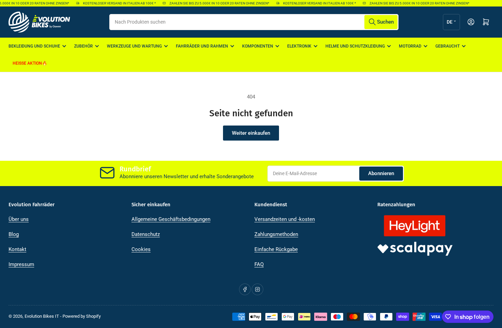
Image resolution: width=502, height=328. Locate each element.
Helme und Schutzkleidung (355, 46)
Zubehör (83, 46)
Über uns (19, 219)
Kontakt (17, 249)
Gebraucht (447, 46)
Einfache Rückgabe (276, 249)
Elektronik (299, 46)
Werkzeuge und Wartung (134, 46)
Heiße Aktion (27, 63)
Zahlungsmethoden (276, 234)
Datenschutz (145, 234)
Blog (14, 234)
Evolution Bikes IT (42, 316)
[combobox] (253, 22)
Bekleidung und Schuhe (34, 46)
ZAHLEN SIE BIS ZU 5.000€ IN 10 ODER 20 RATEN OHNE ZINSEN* (217, 3)
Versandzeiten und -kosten (284, 219)
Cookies (141, 249)
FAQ (259, 264)
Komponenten (257, 46)
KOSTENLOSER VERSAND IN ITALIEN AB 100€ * (117, 3)
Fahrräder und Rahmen (202, 46)
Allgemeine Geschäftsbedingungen (170, 219)
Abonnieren (381, 173)
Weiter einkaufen (251, 133)
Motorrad (410, 46)
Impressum (21, 264)
